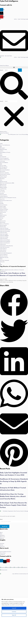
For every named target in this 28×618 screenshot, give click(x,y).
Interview (2, 193)
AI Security (2, 261)
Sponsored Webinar (4, 162)
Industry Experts (3, 194)
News (1, 180)
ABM (1, 264)
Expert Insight (3, 206)
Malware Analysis (3, 187)
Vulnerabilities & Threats (5, 152)
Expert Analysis (3, 207)
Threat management (4, 158)
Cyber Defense (3, 250)
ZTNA (1, 143)
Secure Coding (3, 165)
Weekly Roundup (3, 149)
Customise (14, 611)
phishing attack (3, 177)
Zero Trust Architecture (5, 145)
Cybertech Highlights (4, 235)
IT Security (2, 190)
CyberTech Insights (4, 234)
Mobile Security (3, 184)
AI (0, 263)
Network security (3, 181)
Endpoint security (3, 210)
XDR (1, 146)
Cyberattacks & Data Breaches (6, 245)
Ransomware (2, 171)
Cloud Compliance (3, 254)
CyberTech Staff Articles (5, 229)
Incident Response (3, 196)
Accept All (14, 608)
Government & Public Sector (6, 200)
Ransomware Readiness (5, 169)
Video (1, 155)
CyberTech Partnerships (5, 231)
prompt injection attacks (5, 174)
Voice (1, 153)
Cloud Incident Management (6, 253)
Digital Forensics (3, 215)
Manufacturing (3, 185)
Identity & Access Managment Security (8, 197)
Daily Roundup (3, 226)
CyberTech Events (4, 238)
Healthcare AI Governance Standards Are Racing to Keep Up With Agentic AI (14, 481)
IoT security (2, 191)
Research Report (3, 168)
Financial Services (3, 204)
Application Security (4, 257)
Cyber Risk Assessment (4, 247)
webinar (1, 150)
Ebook (1, 213)
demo (1, 219)
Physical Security (3, 175)
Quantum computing (4, 172)
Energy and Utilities (4, 209)
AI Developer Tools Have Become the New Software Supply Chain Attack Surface (13, 505)
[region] (14, 607)
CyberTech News (3, 232)
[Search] (20, 70)
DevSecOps (2, 216)
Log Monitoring (3, 188)
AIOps (1, 258)
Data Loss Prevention (4, 223)
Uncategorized (3, 156)
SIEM (1, 164)
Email (1, 519)
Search (1, 70)
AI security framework (4, 260)
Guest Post (2, 199)
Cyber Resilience (3, 248)
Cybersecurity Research (5, 242)
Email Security (3, 212)
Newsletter (2, 178)
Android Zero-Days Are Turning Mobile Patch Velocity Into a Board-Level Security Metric (13, 496)
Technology (2, 161)
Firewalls (1, 203)
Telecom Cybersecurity (4, 159)
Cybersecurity (3, 244)
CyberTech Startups (4, 228)
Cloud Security (3, 251)
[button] (14, 67)
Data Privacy (2, 222)
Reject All (14, 615)
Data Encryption (3, 225)
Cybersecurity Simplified (5, 241)
